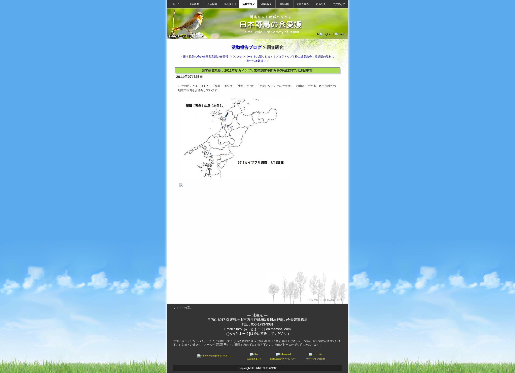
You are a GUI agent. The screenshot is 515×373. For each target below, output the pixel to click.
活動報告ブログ (247, 47)
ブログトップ (284, 56)
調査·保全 (266, 4)
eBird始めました (254, 359)
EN (317, 34)
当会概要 (194, 4)
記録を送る (303, 4)
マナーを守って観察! (315, 359)
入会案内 (212, 4)
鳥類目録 (284, 4)
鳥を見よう (230, 4)
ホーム (176, 4)
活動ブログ (248, 4)
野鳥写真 (321, 4)
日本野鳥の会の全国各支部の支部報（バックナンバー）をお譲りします (228, 56)
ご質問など (339, 4)
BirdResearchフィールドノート (284, 359)
